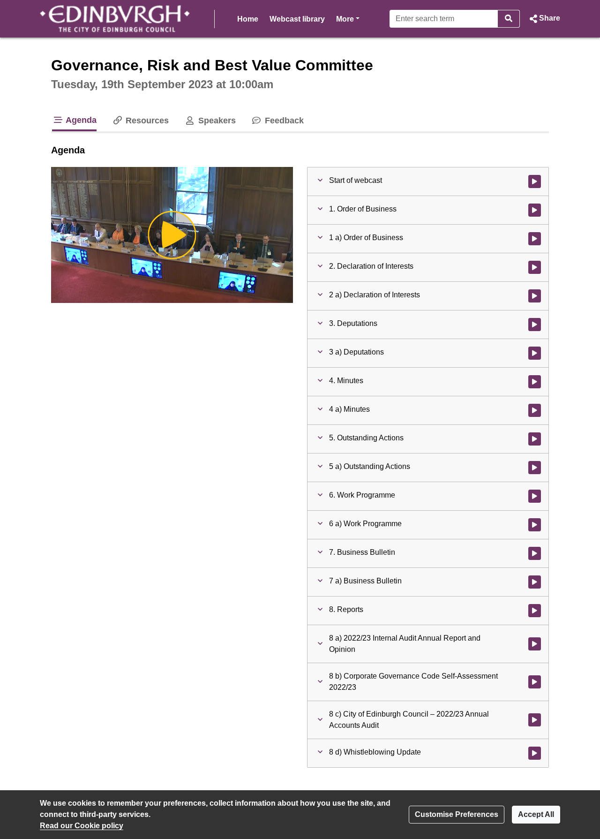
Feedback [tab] (283, 120)
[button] (543, 19)
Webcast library (297, 19)
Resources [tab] (146, 120)
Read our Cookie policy (81, 826)
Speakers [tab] (215, 120)
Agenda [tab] (80, 120)
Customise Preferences (456, 814)
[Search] (509, 19)
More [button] (348, 19)
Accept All (536, 814)
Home (247, 19)
